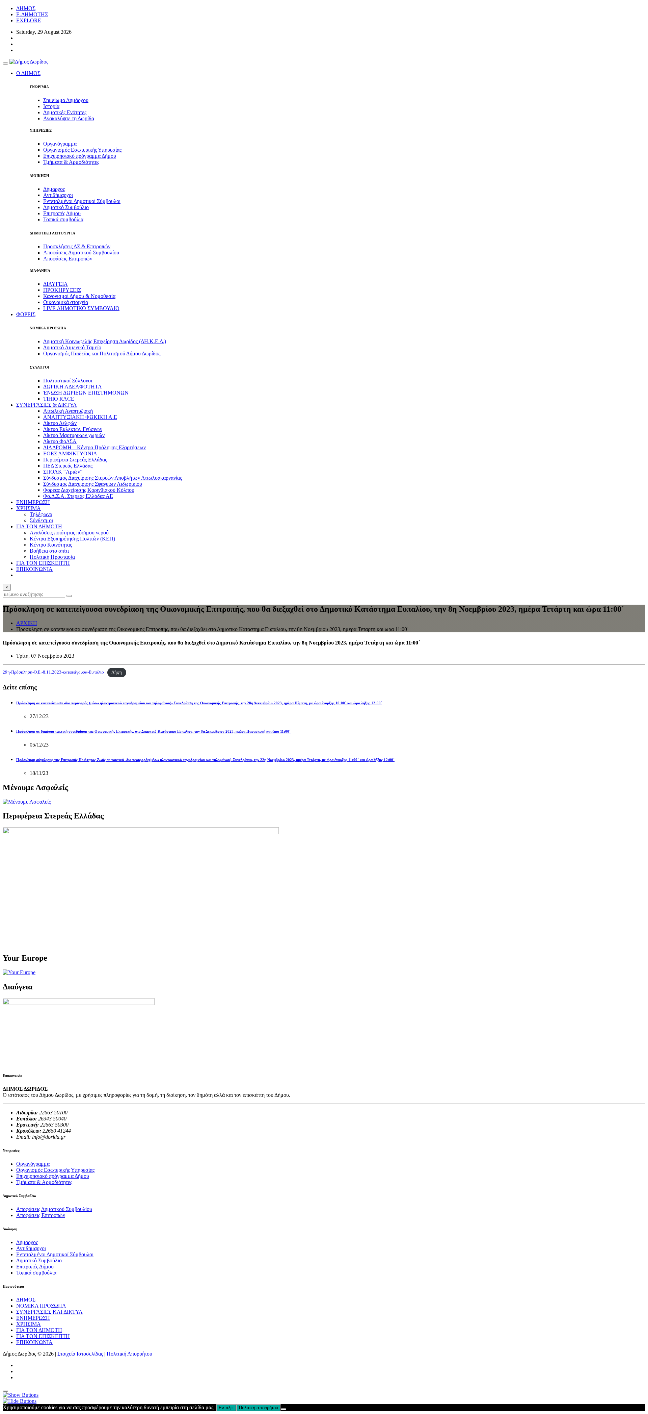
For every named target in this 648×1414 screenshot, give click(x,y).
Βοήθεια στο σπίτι (49, 551)
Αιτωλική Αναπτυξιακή (68, 411)
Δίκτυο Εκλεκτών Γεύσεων (72, 429)
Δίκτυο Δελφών (60, 423)
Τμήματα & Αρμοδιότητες (71, 162)
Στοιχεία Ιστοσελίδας (80, 1354)
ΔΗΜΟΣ (25, 8)
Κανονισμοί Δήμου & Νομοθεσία (79, 296)
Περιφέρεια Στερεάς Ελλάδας (75, 459)
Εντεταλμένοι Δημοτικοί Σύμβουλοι (81, 201)
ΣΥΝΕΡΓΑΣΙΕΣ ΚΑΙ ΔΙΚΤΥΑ (49, 1312)
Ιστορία (51, 106)
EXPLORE (28, 20)
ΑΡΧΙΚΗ (26, 623)
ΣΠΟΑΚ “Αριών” (62, 472)
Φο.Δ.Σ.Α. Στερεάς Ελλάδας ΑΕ (78, 496)
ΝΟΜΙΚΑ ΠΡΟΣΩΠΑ (41, 1306)
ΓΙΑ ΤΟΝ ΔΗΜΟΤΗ (39, 1330)
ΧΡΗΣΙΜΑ (28, 1324)
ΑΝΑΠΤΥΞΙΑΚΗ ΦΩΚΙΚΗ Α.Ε (80, 417)
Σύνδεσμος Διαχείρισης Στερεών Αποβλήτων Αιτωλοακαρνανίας (112, 478)
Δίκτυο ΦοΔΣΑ (60, 441)
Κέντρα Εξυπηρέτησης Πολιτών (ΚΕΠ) (72, 538)
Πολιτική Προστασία (52, 557)
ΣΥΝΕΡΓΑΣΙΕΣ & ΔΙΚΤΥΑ (46, 405)
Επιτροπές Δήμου (62, 213)
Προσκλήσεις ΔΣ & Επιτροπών (76, 246)
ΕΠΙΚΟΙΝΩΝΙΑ (34, 569)
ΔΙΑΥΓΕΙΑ (55, 284)
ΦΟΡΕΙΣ (25, 314)
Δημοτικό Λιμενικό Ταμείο (72, 347)
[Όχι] (283, 1409)
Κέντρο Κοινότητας (51, 545)
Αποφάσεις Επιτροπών (67, 258)
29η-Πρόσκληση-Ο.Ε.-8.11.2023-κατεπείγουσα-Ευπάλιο (53, 672)
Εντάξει (226, 1407)
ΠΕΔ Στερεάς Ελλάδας (67, 466)
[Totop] (5, 1391)
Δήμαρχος (54, 189)
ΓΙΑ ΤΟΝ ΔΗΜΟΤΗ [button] (39, 526)
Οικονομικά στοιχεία (65, 302)
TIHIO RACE (58, 399)
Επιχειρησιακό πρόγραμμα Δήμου (79, 156)
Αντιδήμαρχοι (58, 195)
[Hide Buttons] (19, 1401)
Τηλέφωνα (41, 514)
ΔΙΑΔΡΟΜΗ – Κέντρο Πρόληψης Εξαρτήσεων (94, 447)
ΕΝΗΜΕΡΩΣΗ (33, 502)
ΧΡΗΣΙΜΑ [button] (28, 508)
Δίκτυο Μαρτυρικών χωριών (74, 435)
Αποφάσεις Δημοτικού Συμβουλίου (81, 252)
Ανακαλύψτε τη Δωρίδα (68, 118)
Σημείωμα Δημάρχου (65, 100)
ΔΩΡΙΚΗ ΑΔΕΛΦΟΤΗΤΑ (72, 386)
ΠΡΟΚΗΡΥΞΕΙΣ (62, 290)
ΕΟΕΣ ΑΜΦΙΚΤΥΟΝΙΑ (70, 453)
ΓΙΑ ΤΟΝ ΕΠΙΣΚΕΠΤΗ (43, 563)
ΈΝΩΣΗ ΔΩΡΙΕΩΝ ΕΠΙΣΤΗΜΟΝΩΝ (86, 393)
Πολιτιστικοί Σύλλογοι (67, 380)
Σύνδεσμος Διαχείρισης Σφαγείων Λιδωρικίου (92, 484)
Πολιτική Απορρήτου (129, 1354)
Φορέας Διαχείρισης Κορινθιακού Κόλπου (88, 490)
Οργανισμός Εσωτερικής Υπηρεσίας (82, 150)
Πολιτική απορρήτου (258, 1407)
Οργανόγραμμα (60, 144)
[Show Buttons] (20, 1395)
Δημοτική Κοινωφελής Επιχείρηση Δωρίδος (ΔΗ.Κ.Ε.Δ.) (104, 341)
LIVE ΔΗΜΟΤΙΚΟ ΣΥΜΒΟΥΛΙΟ (81, 308)
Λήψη (116, 672)
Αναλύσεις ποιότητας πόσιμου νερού (69, 532)
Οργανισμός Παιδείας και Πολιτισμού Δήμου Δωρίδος (101, 353)
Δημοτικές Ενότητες (64, 112)
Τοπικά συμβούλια (63, 219)
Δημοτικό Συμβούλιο (66, 207)
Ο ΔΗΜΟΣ (28, 73)
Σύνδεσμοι (41, 520)
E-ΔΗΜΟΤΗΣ (32, 14)
